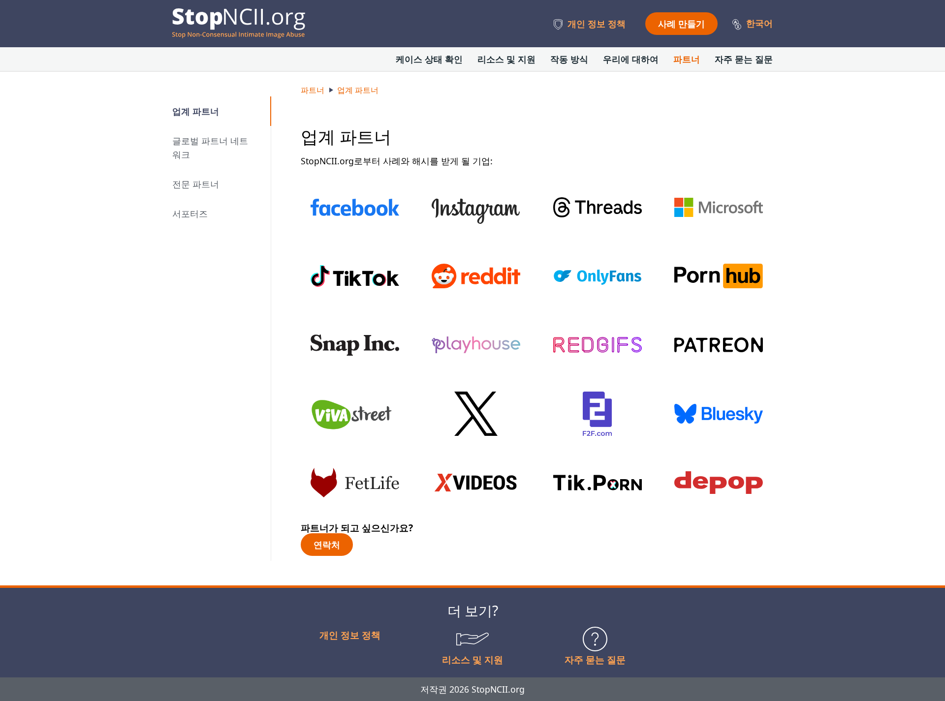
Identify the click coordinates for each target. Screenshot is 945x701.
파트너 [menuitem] (686, 59)
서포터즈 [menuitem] (190, 213)
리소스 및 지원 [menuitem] (506, 59)
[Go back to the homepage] (238, 23)
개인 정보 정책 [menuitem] (596, 24)
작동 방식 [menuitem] (569, 59)
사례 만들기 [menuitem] (681, 24)
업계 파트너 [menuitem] (195, 111)
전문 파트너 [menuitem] (195, 184)
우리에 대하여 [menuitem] (631, 59)
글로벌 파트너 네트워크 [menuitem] (210, 147)
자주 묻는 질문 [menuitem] (744, 59)
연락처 (327, 544)
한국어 (759, 23)
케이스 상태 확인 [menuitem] (429, 59)
